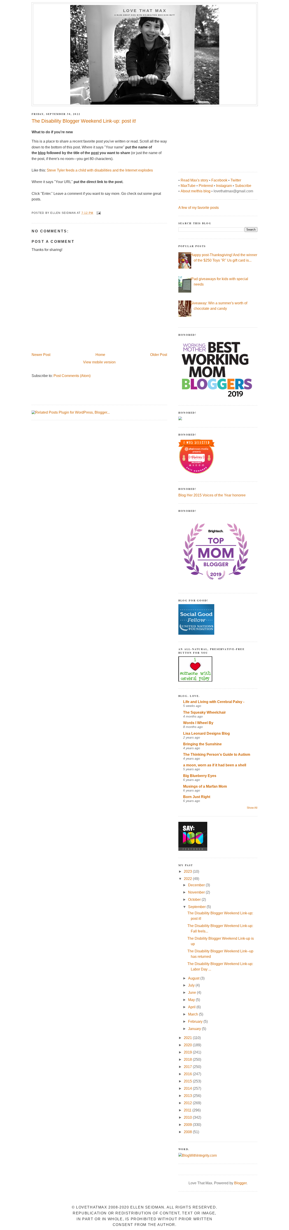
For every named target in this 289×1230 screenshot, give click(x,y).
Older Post (158, 355)
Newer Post (41, 355)
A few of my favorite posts (198, 208)
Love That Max (145, 10)
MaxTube (188, 186)
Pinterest (206, 186)
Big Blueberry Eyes (199, 776)
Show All (252, 807)
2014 (188, 1088)
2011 (188, 1110)
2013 (188, 1096)
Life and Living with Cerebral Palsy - (213, 702)
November (197, 892)
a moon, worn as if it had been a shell (214, 765)
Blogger (240, 1183)
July (192, 985)
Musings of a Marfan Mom (205, 786)
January (195, 1029)
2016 (188, 1074)
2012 (188, 1103)
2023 (188, 871)
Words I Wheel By (198, 723)
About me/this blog (195, 191)
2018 (188, 1059)
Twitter (236, 180)
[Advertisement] (212, 136)
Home (100, 355)
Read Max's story (194, 180)
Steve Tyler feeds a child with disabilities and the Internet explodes (100, 170)
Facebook (219, 180)
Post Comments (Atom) (72, 376)
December (197, 885)
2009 (188, 1125)
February (195, 1021)
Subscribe (243, 186)
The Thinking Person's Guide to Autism (216, 754)
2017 (188, 1067)
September (197, 907)
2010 (188, 1117)
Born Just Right (196, 797)
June (192, 992)
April (192, 1007)
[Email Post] (98, 213)
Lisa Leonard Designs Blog (206, 733)
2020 (188, 1045)
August (194, 978)
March (193, 1014)
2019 (188, 1052)
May (192, 1000)
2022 (188, 879)
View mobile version (99, 362)
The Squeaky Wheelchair (204, 712)
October (195, 899)
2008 (188, 1132)
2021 (188, 1038)
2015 (188, 1081)
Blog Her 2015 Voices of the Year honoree (212, 495)
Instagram (224, 186)
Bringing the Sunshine (202, 744)
